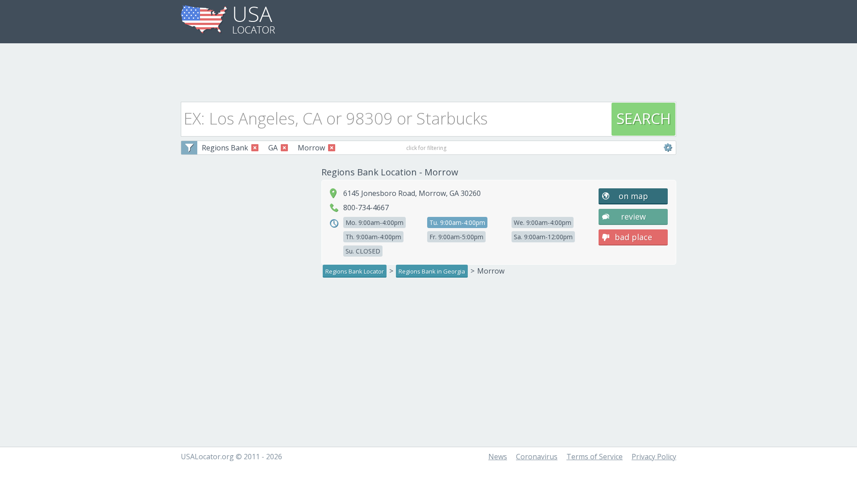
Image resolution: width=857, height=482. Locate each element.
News (497, 456)
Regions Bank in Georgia (432, 271)
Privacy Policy (654, 456)
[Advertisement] (428, 70)
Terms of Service (594, 456)
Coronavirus (536, 456)
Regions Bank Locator (354, 271)
